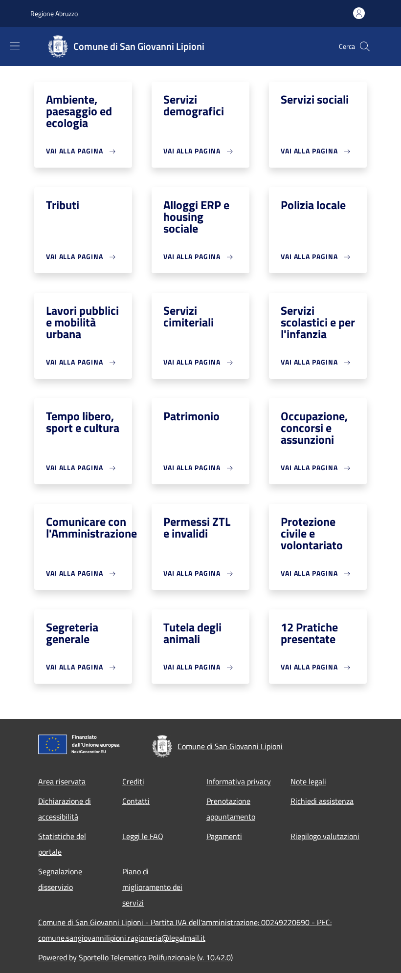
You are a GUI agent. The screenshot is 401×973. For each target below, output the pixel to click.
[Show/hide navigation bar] (14, 46)
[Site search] (365, 46)
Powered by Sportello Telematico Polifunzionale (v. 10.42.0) (135, 957)
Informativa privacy (238, 781)
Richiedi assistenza (322, 801)
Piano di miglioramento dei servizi (152, 886)
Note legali (308, 781)
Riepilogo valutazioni (324, 836)
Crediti (133, 781)
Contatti (136, 801)
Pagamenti (224, 836)
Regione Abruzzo (54, 13)
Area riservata (62, 781)
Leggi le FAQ (142, 836)
